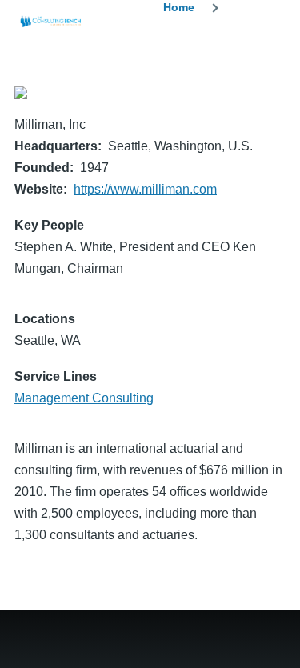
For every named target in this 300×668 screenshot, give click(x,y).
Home (178, 7)
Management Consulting (84, 398)
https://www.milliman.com (145, 189)
